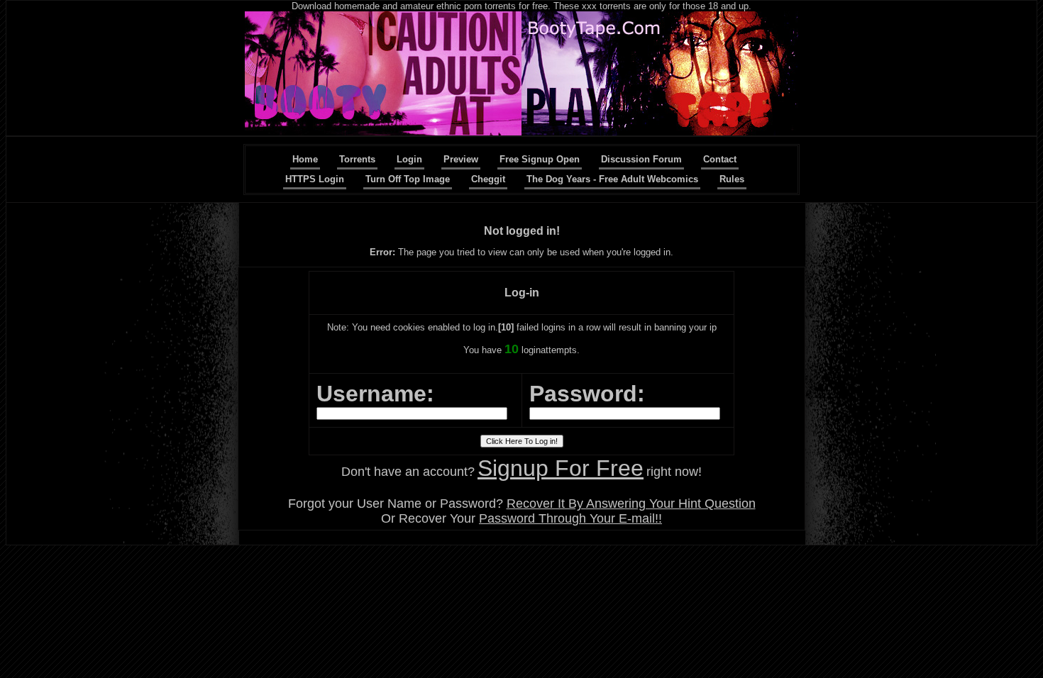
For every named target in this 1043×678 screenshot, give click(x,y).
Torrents (357, 159)
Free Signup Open (540, 159)
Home (305, 159)
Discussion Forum (641, 159)
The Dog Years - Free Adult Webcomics (612, 179)
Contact (719, 159)
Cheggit (488, 179)
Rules (731, 179)
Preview (460, 159)
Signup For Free (561, 468)
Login (409, 159)
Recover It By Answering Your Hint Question (631, 503)
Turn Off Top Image (407, 179)
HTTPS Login (314, 179)
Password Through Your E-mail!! (570, 518)
